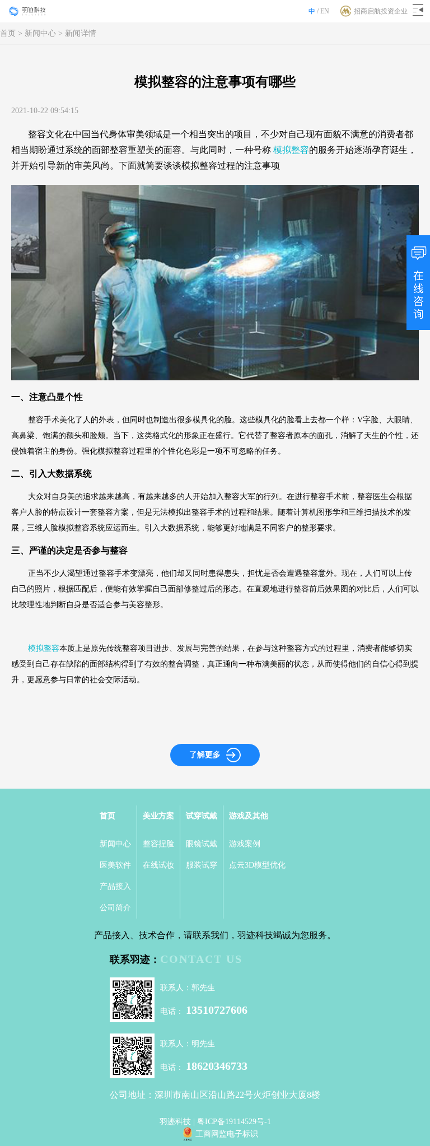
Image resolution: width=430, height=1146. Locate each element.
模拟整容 (291, 150)
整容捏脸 (158, 844)
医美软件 (115, 865)
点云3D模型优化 (257, 865)
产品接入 (115, 886)
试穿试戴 (201, 816)
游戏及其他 (248, 816)
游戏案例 (244, 844)
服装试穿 (201, 865)
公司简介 (115, 907)
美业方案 (158, 816)
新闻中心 (40, 33)
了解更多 (205, 755)
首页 (8, 33)
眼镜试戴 (201, 844)
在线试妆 (158, 865)
